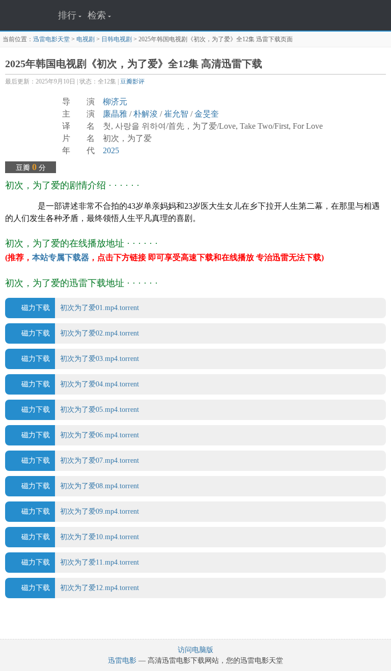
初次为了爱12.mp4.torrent (80, 588)
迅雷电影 (122, 660)
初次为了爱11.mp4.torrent (80, 562)
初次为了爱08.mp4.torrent (80, 486)
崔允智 (176, 113)
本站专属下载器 (60, 257)
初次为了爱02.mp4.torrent (80, 333)
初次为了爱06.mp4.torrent (80, 435)
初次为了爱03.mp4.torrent (80, 358)
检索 (97, 15)
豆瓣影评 (132, 81)
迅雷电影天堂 (51, 39)
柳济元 (115, 101)
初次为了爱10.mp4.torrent (80, 537)
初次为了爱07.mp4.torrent (80, 460)
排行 (67, 15)
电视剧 (85, 39)
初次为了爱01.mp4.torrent (80, 308)
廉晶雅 (115, 113)
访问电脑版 (195, 650)
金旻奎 (206, 113)
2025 (111, 150)
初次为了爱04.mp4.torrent (80, 384)
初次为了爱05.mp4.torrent (80, 409)
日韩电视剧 (116, 39)
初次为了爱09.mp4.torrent (80, 511)
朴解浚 (145, 113)
